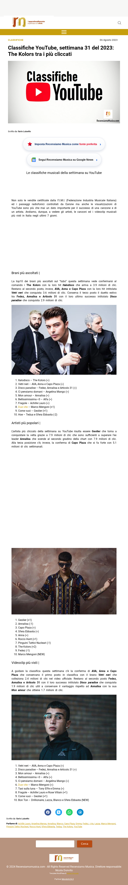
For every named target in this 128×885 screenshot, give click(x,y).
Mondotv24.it (68, 879)
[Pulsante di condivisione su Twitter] (58, 812)
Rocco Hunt (35, 826)
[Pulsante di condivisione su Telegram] (80, 812)
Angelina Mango (38, 823)
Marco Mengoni (108, 823)
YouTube (78, 826)
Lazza (97, 823)
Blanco (60, 823)
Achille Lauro (24, 823)
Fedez (85, 823)
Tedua (59, 826)
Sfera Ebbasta (48, 826)
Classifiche (16, 40)
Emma (79, 823)
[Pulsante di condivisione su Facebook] (47, 812)
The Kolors (68, 826)
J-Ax (91, 823)
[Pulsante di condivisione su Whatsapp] (69, 812)
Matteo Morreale (72, 873)
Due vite (23, 407)
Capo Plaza (69, 823)
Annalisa (52, 823)
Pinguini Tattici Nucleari (17, 826)
